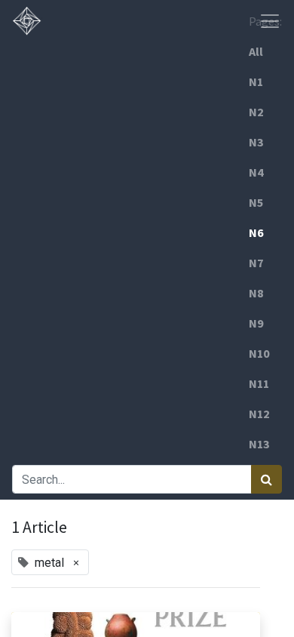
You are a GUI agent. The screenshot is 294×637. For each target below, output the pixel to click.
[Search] (266, 479)
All (256, 51)
